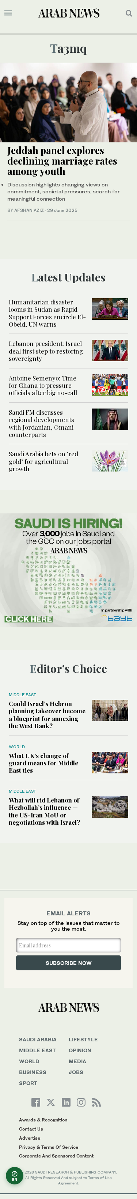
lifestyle (83, 1039)
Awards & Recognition (43, 1120)
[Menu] (8, 13)
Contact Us (31, 1129)
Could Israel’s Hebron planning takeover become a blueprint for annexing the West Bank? (47, 714)
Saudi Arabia (38, 1039)
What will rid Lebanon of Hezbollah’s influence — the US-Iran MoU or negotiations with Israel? (44, 811)
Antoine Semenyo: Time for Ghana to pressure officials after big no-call (43, 385)
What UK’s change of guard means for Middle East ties (43, 763)
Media (77, 1061)
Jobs (76, 1072)
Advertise (29, 1138)
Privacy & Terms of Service (48, 1147)
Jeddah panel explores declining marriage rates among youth (62, 160)
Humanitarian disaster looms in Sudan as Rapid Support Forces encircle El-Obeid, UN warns (47, 313)
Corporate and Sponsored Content (56, 1156)
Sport (28, 1083)
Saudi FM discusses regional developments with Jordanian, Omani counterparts (41, 423)
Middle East (22, 694)
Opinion (80, 1050)
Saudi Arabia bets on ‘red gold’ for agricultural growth (43, 461)
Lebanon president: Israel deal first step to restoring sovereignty (46, 350)
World (17, 746)
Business (32, 1072)
